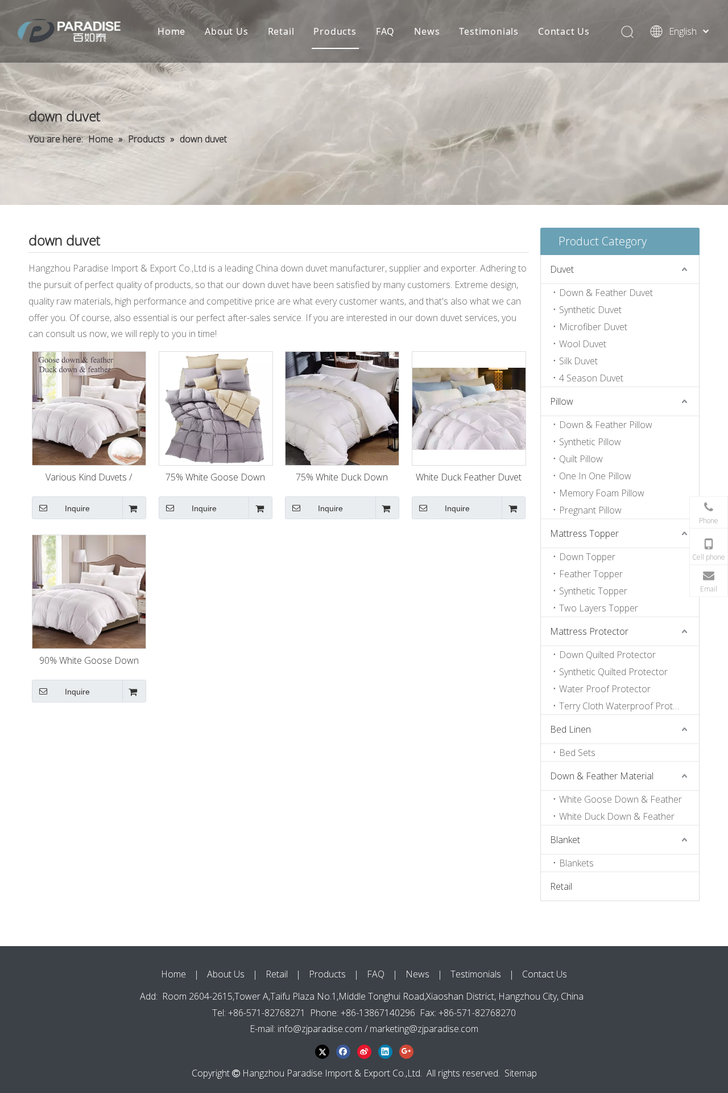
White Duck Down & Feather (617, 816)
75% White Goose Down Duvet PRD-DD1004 (215, 478)
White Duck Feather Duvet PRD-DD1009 (469, 478)
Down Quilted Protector (607, 654)
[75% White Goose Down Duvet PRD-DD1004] (215, 407)
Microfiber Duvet (593, 326)
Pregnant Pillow (590, 510)
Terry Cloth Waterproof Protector (626, 706)
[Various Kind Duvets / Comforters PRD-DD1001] (89, 407)
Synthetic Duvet (590, 309)
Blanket (565, 839)
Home (171, 31)
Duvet (562, 269)
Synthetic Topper (593, 591)
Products (334, 31)
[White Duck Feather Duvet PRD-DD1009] (469, 407)
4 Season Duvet (591, 378)
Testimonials (489, 31)
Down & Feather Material (601, 776)
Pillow (561, 401)
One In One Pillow (595, 476)
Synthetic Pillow (590, 441)
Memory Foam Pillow (601, 493)
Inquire (77, 508)
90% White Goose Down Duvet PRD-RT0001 (89, 661)
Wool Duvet (582, 344)
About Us (226, 31)
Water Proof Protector (605, 689)
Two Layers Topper (598, 608)
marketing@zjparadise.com (424, 1028)
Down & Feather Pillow (605, 424)
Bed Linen (570, 729)
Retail (281, 31)
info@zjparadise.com (320, 1028)
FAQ (385, 31)
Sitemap (520, 1073)
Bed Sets (577, 752)
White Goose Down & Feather (620, 799)
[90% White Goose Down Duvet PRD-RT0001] (89, 591)
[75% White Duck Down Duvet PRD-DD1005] (342, 407)
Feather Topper (591, 574)
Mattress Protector (589, 631)
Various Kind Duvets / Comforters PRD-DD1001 (89, 478)
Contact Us (564, 31)
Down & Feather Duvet (606, 292)
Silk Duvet (578, 361)
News (427, 31)
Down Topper (587, 556)
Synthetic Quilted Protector (613, 671)
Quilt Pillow (581, 459)
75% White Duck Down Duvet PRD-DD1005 (342, 478)
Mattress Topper (584, 533)
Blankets (576, 863)
